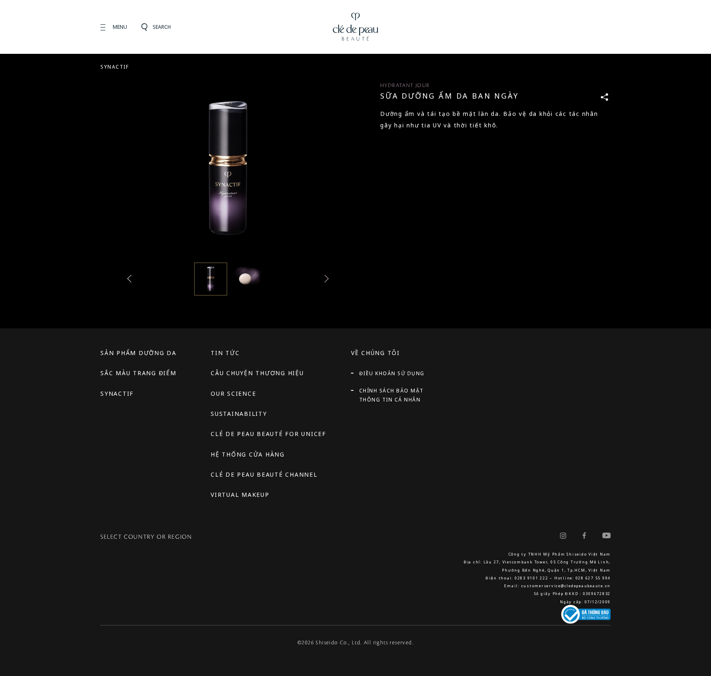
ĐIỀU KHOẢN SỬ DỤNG (392, 373)
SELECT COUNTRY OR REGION (146, 537)
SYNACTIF (114, 66)
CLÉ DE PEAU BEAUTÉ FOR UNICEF (268, 434)
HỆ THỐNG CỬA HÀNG (248, 454)
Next (324, 278)
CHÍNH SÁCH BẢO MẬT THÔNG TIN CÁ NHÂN (391, 395)
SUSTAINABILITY (239, 414)
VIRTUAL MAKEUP (240, 494)
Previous (131, 278)
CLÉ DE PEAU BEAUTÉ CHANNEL (264, 474)
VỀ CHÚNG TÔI (375, 353)
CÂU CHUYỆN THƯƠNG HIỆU (257, 373)
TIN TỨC (225, 353)
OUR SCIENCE (233, 393)
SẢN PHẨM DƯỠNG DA (138, 353)
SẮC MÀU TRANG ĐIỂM (138, 373)
